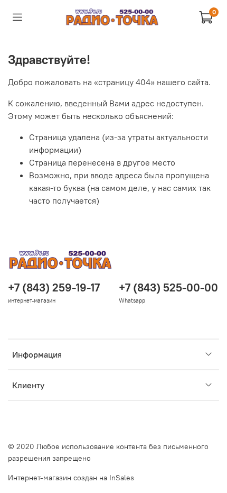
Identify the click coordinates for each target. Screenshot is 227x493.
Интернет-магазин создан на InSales (71, 477)
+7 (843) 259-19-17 (54, 287)
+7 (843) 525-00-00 (168, 287)
